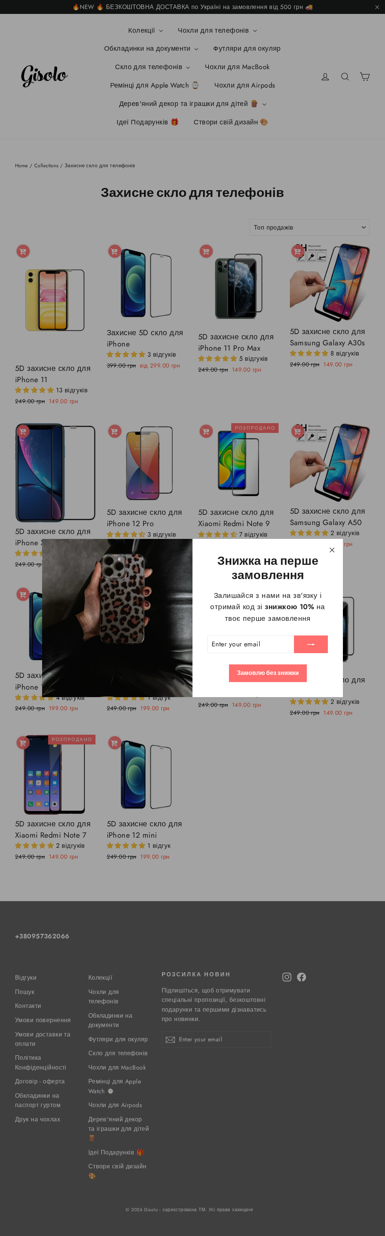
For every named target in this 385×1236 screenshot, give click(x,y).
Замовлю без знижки (268, 673)
